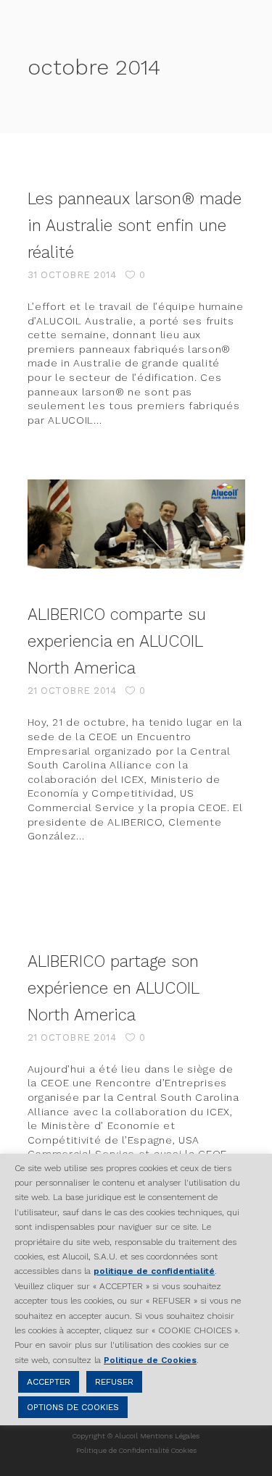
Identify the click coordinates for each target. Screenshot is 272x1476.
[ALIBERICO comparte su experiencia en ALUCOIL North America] (136, 524)
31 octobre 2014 (72, 274)
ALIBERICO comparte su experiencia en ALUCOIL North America (117, 641)
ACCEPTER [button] (48, 1382)
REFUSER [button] (114, 1382)
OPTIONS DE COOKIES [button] (73, 1407)
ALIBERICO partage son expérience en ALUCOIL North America (113, 988)
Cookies (184, 1450)
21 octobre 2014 (72, 690)
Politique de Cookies (150, 1360)
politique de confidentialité (154, 1271)
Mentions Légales (169, 1436)
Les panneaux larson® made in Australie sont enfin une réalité (135, 225)
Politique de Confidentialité (122, 1450)
